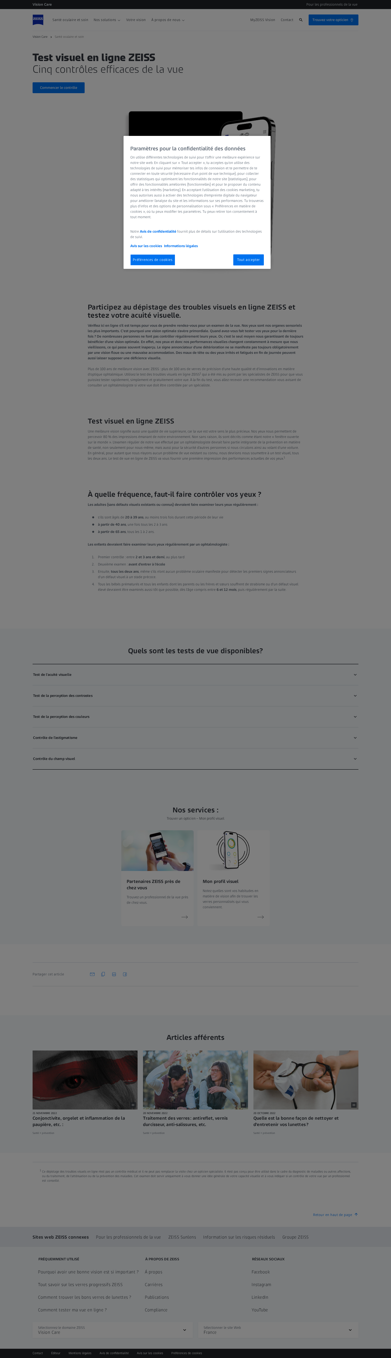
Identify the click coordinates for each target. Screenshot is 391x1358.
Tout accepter (248, 260)
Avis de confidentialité (158, 231)
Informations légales (181, 246)
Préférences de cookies (153, 260)
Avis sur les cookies (146, 246)
